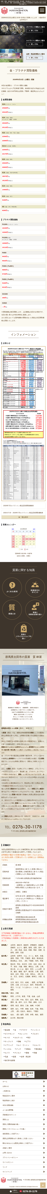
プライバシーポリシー (10, 1157)
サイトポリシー (8, 1162)
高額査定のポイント (9, 1115)
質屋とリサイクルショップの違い (14, 1129)
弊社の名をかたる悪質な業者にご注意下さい (18, 1143)
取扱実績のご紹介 (9, 1100)
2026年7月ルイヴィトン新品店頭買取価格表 (18, 505)
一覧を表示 (24, 517)
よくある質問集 (8, 1110)
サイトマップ (7, 1172)
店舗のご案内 (7, 1148)
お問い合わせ (7, 1153)
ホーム (5, 1081)
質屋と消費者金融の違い (11, 1124)
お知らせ (6, 1086)
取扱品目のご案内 (9, 1096)
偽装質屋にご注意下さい (11, 1134)
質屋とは (6, 1119)
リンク (5, 1167)
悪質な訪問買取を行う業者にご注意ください (18, 1138)
